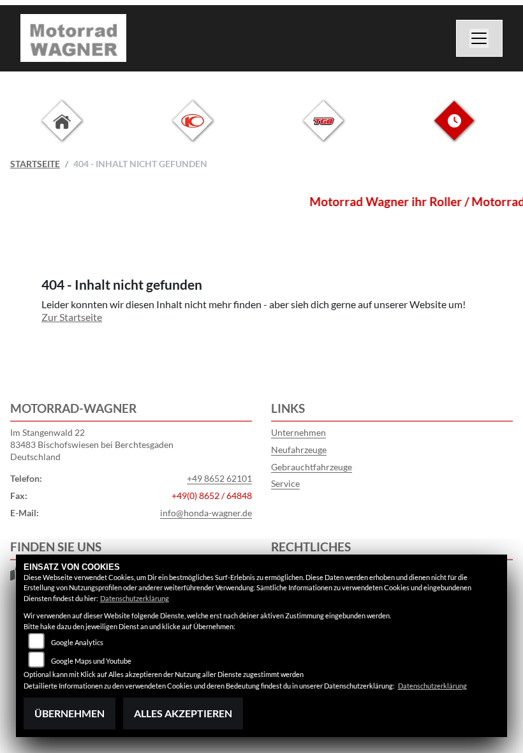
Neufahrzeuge (299, 449)
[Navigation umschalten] (479, 38)
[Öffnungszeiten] (454, 130)
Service (285, 483)
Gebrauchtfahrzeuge (311, 466)
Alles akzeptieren (183, 713)
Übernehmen (69, 713)
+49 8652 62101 (219, 478)
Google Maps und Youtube (91, 661)
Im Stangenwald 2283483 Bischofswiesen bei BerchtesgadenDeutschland (91, 444)
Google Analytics (77, 642)
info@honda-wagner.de (206, 512)
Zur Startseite (71, 317)
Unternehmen (298, 432)
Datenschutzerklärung (134, 598)
